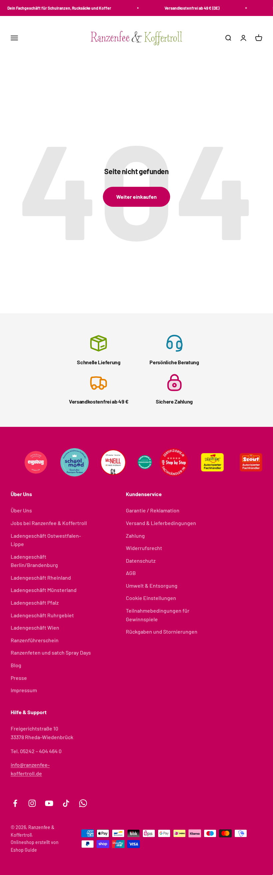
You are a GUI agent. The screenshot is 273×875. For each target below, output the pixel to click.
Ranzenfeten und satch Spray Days (51, 652)
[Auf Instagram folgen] (32, 803)
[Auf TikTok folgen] (66, 803)
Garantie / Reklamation (152, 510)
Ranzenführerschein (35, 640)
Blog (16, 665)
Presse (19, 678)
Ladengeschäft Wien (35, 627)
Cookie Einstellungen (151, 598)
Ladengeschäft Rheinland (41, 577)
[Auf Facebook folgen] (15, 803)
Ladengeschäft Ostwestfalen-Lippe (46, 539)
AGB (131, 573)
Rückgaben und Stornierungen (161, 631)
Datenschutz (140, 560)
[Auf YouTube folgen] (49, 803)
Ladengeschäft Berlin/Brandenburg (34, 560)
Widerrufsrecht (144, 548)
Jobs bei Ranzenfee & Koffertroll (49, 523)
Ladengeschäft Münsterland (44, 590)
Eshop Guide (24, 850)
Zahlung (135, 535)
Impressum (24, 690)
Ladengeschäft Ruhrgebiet (42, 615)
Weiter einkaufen (136, 196)
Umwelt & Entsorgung (151, 585)
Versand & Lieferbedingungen (161, 523)
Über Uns (21, 510)
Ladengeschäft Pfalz (35, 602)
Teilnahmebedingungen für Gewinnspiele (157, 614)
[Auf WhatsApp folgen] (83, 803)
